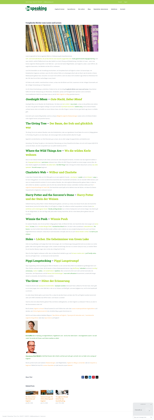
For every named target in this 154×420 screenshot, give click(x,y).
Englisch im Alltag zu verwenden (76, 363)
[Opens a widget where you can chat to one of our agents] (143, 410)
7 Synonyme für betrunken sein (75, 315)
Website (70, 365)
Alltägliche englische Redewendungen (67, 116)
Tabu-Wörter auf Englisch (59, 315)
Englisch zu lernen (39, 308)
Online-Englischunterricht (40, 311)
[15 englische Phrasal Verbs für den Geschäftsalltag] (62, 392)
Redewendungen (50, 363)
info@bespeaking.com (48, 2)
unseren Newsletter (48, 365)
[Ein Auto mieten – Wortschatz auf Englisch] (32, 392)
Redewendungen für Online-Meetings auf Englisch (44, 392)
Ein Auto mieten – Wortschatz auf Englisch (29, 392)
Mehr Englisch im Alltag (63, 94)
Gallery (34, 392)
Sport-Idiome (48, 318)
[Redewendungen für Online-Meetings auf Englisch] (47, 392)
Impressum (43, 416)
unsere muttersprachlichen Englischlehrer (83, 308)
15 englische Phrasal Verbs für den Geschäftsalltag (59, 392)
